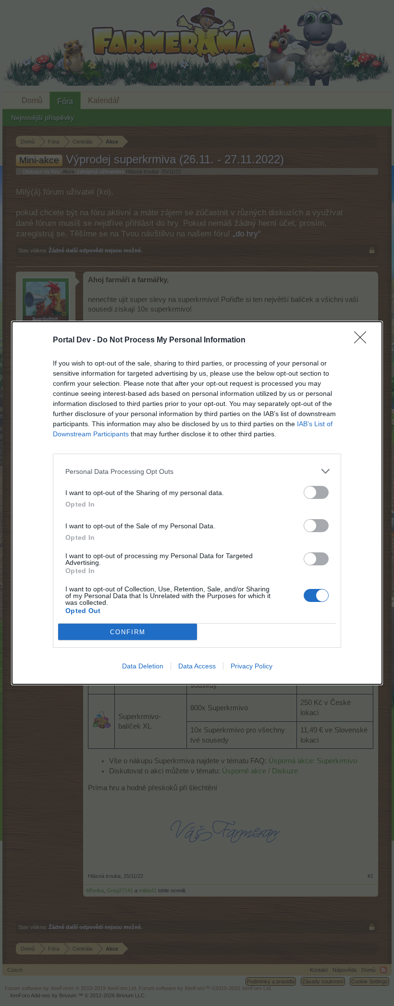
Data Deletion (142, 666)
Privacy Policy (251, 666)
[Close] (363, 340)
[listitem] (197, 471)
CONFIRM (128, 632)
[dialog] (197, 503)
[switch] (316, 492)
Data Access (197, 666)
